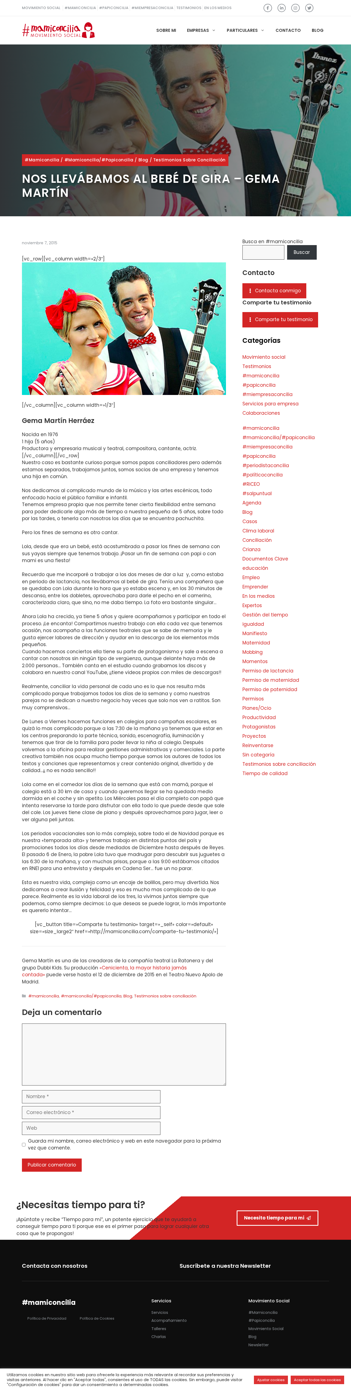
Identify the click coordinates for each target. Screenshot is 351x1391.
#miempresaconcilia (267, 394)
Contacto (288, 30)
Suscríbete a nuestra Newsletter (225, 1266)
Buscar (302, 252)
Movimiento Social (266, 1328)
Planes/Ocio (256, 708)
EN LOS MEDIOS (217, 7)
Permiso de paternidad (269, 689)
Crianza (251, 549)
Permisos (253, 698)
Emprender (255, 587)
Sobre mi (166, 30)
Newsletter (258, 1345)
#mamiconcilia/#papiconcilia (99, 160)
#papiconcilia (259, 385)
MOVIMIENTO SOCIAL (41, 7)
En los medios (258, 596)
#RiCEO (251, 484)
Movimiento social (263, 357)
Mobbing (252, 652)
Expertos (252, 605)
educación (255, 568)
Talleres (158, 1328)
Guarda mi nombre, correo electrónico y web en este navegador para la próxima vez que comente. (124, 1144)
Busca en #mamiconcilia (272, 241)
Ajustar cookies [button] (271, 1379)
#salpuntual (257, 493)
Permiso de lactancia (267, 671)
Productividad (259, 717)
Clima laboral (258, 531)
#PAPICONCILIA (113, 7)
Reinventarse (257, 745)
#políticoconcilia (262, 475)
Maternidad (256, 643)
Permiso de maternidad (270, 680)
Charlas (158, 1336)
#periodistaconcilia (265, 465)
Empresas (198, 30)
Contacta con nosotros (54, 1266)
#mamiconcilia (42, 160)
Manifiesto (254, 633)
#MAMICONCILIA (80, 7)
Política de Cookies (97, 1318)
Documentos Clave (265, 559)
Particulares (242, 30)
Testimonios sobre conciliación (189, 160)
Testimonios (256, 366)
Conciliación (257, 540)
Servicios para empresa (270, 403)
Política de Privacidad (46, 1318)
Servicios (159, 1312)
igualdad (253, 624)
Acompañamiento (169, 1320)
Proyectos (254, 736)
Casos (249, 521)
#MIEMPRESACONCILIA (152, 7)
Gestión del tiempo (265, 615)
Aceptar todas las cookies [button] (317, 1379)
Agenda (251, 503)
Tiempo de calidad (265, 773)
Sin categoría (258, 754)
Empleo (251, 577)
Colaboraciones (261, 413)
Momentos (255, 661)
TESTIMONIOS (188, 7)
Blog (318, 30)
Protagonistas (259, 726)
